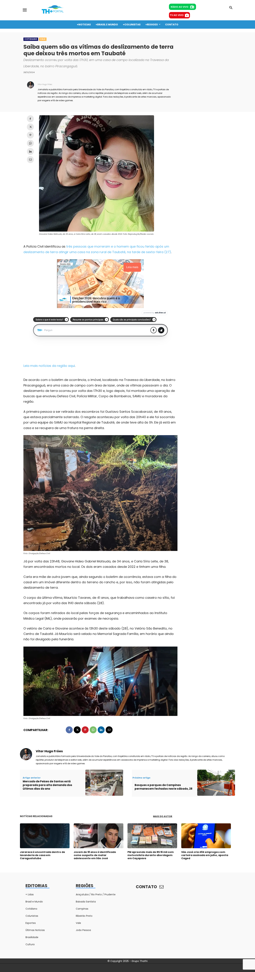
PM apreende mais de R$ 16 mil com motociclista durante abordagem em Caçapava (151, 855)
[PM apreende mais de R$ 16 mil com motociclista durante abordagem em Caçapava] (152, 835)
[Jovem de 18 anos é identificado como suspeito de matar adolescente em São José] (98, 835)
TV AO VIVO (177, 15)
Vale (42, 39)
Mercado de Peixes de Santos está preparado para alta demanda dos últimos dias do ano (47, 785)
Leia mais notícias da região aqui (49, 366)
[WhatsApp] (30, 143)
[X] (30, 126)
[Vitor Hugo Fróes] (30, 92)
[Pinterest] (30, 135)
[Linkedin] (30, 151)
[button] (231, 8)
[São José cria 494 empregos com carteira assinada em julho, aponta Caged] (206, 835)
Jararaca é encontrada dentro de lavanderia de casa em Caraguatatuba (42, 855)
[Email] (30, 159)
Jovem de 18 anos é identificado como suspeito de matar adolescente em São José (95, 855)
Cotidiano (30, 39)
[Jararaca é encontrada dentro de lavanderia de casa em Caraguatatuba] (45, 835)
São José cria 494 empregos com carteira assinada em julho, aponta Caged (204, 855)
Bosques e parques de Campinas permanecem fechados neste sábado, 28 (163, 786)
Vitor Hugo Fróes (45, 84)
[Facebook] (30, 118)
